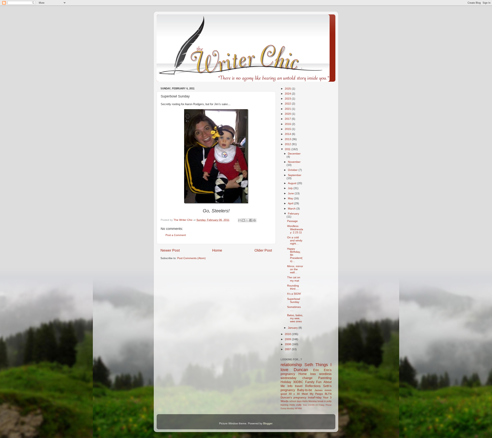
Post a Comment (175, 235)
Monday (290, 408)
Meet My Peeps (312, 393)
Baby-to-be (304, 390)
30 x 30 (294, 393)
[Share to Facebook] (251, 220)
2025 (288, 88)
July (290, 188)
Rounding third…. (293, 287)
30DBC (298, 382)
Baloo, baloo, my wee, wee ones (295, 318)
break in (321, 401)
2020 (288, 113)
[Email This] (240, 220)
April (291, 203)
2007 (288, 349)
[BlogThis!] (243, 220)
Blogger (267, 423)
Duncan (301, 369)
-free (305, 405)
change (307, 378)
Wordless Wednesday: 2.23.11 (295, 229)
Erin (316, 370)
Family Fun (313, 382)
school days (295, 401)
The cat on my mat (293, 279)
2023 (288, 98)
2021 (288, 108)
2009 (288, 339)
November (294, 161)
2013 (288, 139)
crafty (299, 405)
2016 (288, 124)
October (293, 170)
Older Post (263, 250)
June (291, 193)
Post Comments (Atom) (191, 258)
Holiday (286, 382)
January (293, 327)
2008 (288, 344)
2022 (288, 103)
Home (217, 250)
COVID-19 (313, 405)
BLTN (328, 393)
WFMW (298, 408)
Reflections (313, 386)
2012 (288, 144)
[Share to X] (247, 220)
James (318, 390)
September (294, 175)
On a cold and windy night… (294, 240)
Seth (308, 364)
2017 (288, 118)
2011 (288, 149)
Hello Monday (309, 401)
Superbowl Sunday (293, 300)
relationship (291, 364)
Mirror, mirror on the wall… (295, 269)
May (291, 198)
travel (299, 386)
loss (313, 374)
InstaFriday (315, 397)
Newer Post (170, 250)
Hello (292, 405)
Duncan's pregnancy (293, 397)
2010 (288, 334)
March (292, 208)
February (293, 213)
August (292, 183)
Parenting (325, 378)
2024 (288, 93)
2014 (288, 134)
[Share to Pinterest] (254, 220)
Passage (292, 221)
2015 (288, 129)
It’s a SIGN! (294, 293)
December (294, 153)
